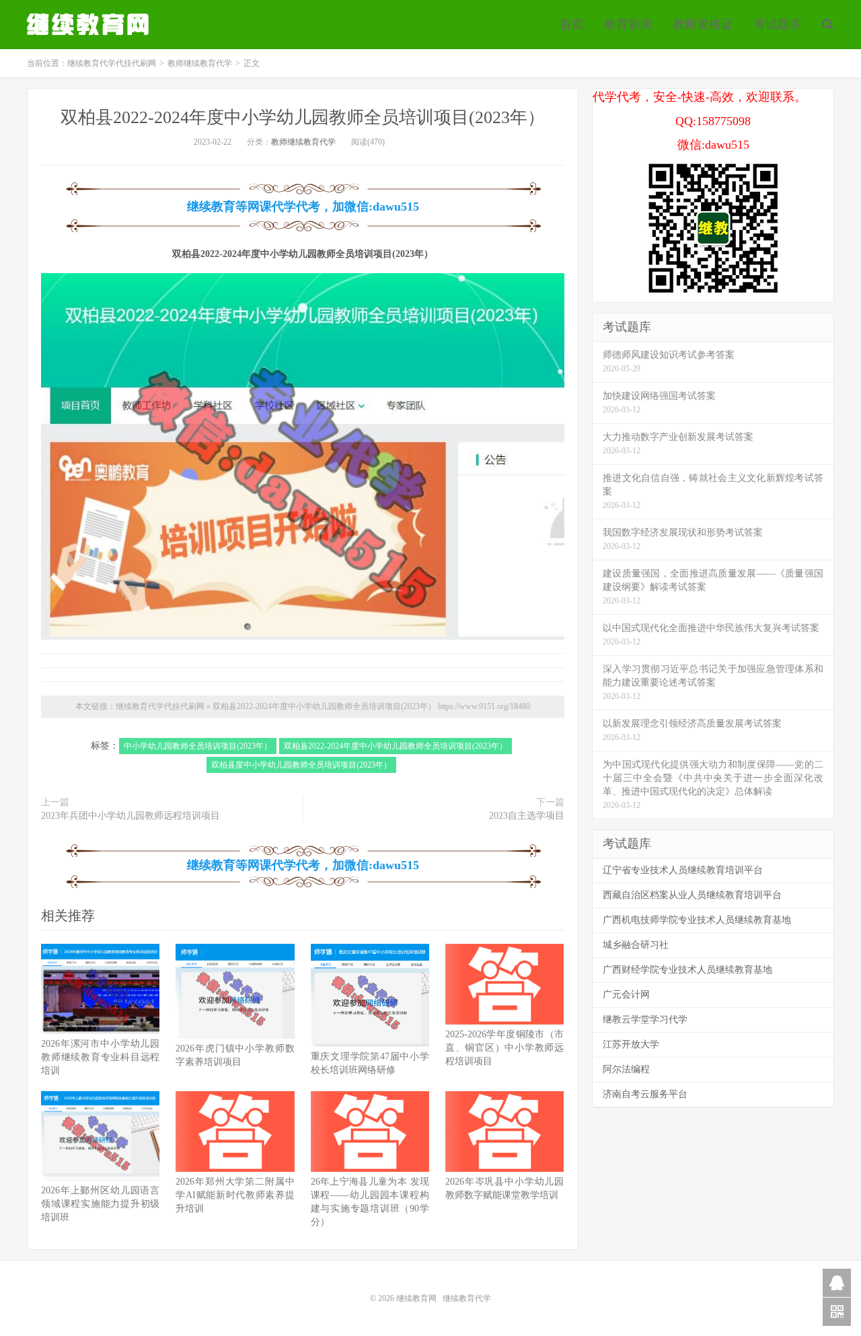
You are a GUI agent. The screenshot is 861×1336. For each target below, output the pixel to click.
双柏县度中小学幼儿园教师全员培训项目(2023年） (301, 765)
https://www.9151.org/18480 (484, 706)
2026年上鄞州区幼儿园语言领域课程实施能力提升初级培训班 (100, 1203)
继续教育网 (416, 1298)
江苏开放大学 (631, 1044)
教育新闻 (628, 24)
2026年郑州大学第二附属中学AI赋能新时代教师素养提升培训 (235, 1195)
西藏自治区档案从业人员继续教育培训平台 (692, 895)
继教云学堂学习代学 (645, 1019)
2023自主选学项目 (526, 816)
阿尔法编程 (626, 1069)
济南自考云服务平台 (645, 1094)
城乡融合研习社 (636, 945)
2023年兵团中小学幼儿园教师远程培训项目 (130, 816)
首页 (572, 24)
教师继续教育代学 (199, 63)
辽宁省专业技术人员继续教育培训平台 (683, 870)
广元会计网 (626, 995)
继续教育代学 (467, 1298)
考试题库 (777, 24)
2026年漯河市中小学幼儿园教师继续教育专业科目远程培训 (100, 1057)
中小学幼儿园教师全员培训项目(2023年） (198, 746)
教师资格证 (703, 24)
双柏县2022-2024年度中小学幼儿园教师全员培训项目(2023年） (303, 117)
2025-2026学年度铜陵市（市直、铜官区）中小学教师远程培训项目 (504, 1047)
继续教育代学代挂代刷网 (89, 24)
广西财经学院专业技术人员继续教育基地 (687, 970)
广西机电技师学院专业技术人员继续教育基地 (697, 920)
